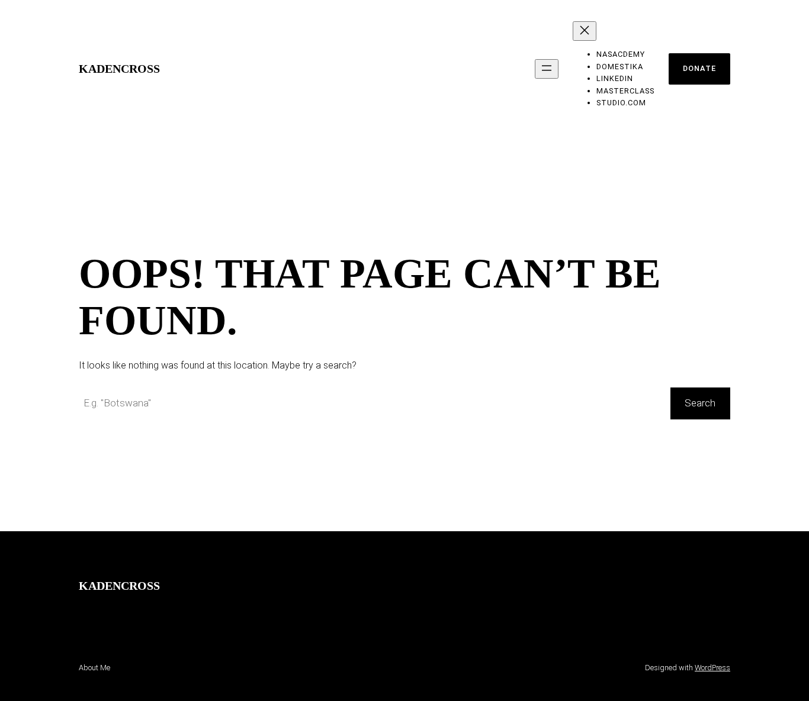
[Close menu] (584, 31)
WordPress (712, 667)
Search (700, 403)
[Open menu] (546, 69)
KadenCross (119, 68)
